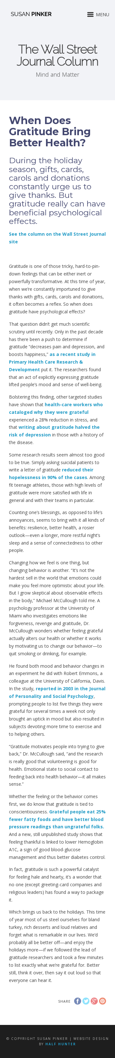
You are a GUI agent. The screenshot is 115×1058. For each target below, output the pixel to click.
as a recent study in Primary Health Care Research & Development (52, 361)
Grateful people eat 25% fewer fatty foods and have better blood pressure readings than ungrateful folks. (57, 819)
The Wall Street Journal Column (57, 55)
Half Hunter (60, 1044)
